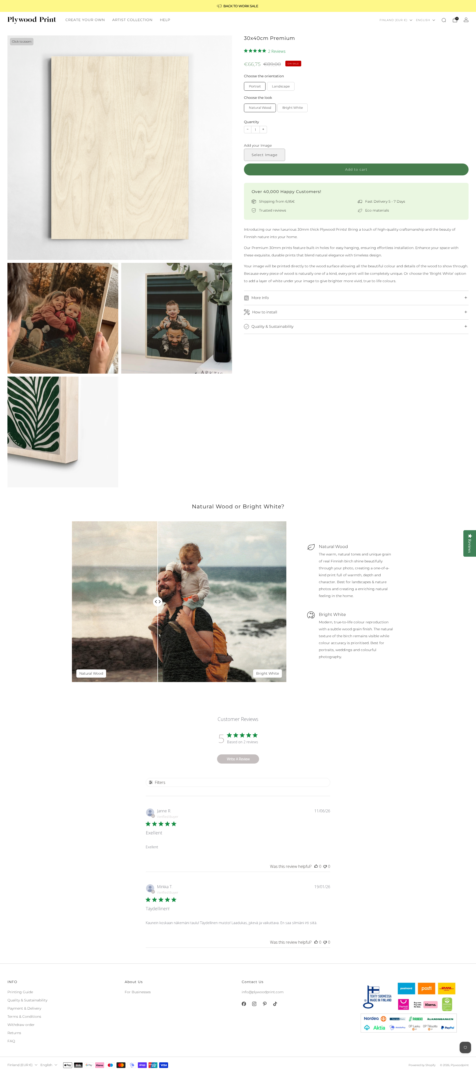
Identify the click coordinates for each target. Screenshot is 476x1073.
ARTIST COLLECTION (132, 20)
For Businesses (138, 992)
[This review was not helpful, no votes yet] (325, 866)
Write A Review (238, 759)
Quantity (251, 122)
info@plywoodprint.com (263, 992)
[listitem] (238, 6)
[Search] (443, 20)
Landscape (281, 86)
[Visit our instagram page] (254, 1004)
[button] (356, 146)
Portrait (255, 86)
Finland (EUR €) (394, 20)
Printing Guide (20, 992)
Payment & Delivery (24, 1008)
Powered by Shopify (422, 1065)
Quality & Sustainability (27, 1000)
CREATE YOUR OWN (85, 20)
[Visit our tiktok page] (275, 1004)
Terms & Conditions (24, 1016)
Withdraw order (21, 1024)
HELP (165, 20)
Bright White (292, 108)
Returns (14, 1033)
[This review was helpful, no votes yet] (316, 866)
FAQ (11, 1041)
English (423, 20)
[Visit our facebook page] (243, 1004)
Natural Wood (260, 108)
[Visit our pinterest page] (264, 1004)
